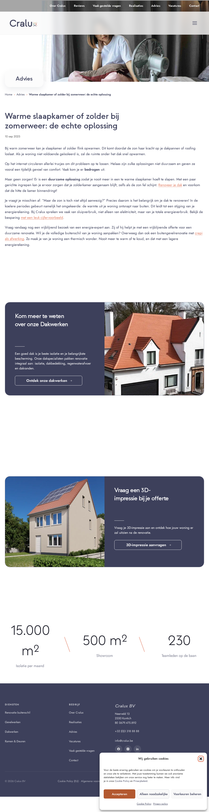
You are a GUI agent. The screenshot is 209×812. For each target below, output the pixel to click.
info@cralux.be (124, 741)
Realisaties (136, 6)
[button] (201, 759)
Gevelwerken (12, 722)
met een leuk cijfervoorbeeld (42, 217)
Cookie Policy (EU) (68, 781)
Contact (194, 6)
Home (8, 94)
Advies (155, 6)
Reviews (79, 6)
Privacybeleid (140, 781)
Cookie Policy (122, 781)
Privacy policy (160, 804)
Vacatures (174, 6)
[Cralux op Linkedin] (137, 749)
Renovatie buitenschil (17, 712)
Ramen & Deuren (15, 741)
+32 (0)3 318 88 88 (127, 731)
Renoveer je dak (170, 184)
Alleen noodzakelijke (154, 794)
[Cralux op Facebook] (118, 749)
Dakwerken (11, 732)
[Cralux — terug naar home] (23, 23)
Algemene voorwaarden (94, 781)
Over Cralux (58, 6)
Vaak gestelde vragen (107, 6)
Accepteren (119, 794)
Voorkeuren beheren (187, 794)
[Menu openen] (194, 23)
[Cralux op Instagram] (128, 749)
